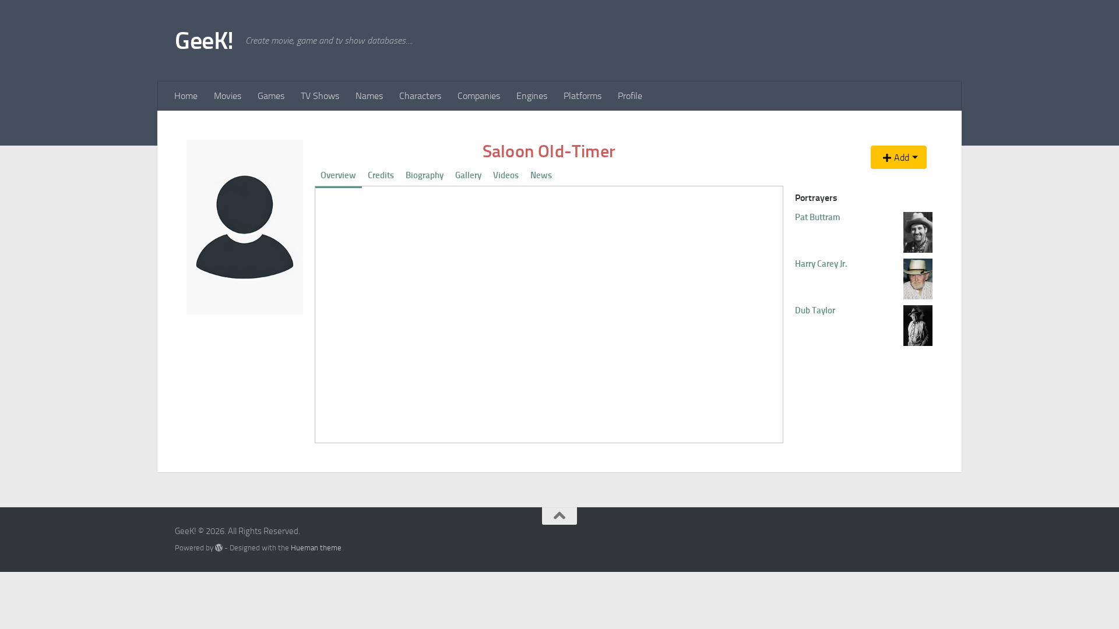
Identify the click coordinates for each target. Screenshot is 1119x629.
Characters (420, 95)
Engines (531, 95)
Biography (425, 175)
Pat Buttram (817, 217)
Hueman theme (316, 547)
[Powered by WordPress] (219, 548)
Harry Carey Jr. (821, 264)
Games (271, 95)
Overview (338, 175)
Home (186, 95)
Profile (630, 95)
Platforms (582, 95)
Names (369, 95)
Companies (479, 95)
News (541, 175)
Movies (227, 95)
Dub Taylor (815, 310)
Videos (506, 175)
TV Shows (320, 95)
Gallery (468, 175)
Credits (381, 175)
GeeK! (204, 40)
